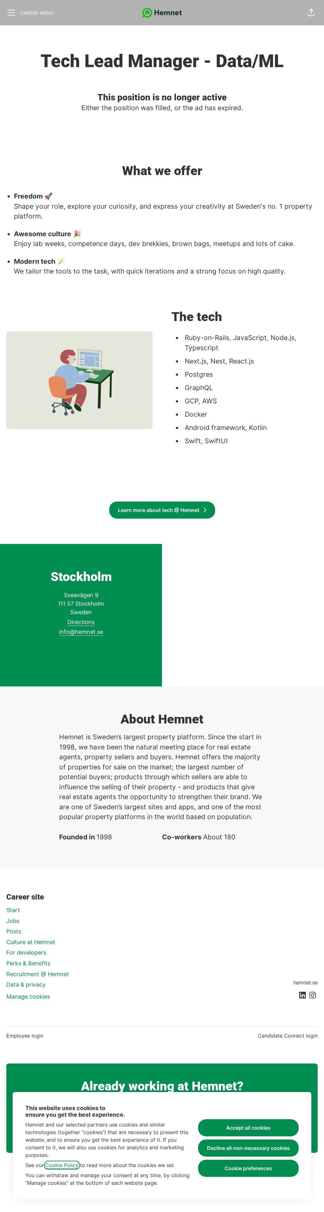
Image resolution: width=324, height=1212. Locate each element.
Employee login (24, 1035)
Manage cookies (28, 996)
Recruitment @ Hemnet (37, 974)
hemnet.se (305, 982)
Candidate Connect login (288, 1035)
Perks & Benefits (28, 963)
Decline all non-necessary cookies (248, 1148)
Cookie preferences (248, 1168)
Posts (13, 931)
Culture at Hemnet (30, 942)
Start (13, 910)
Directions (81, 622)
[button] (311, 13)
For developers (26, 952)
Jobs (12, 921)
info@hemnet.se (81, 631)
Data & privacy (26, 984)
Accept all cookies (248, 1128)
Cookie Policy (61, 1165)
